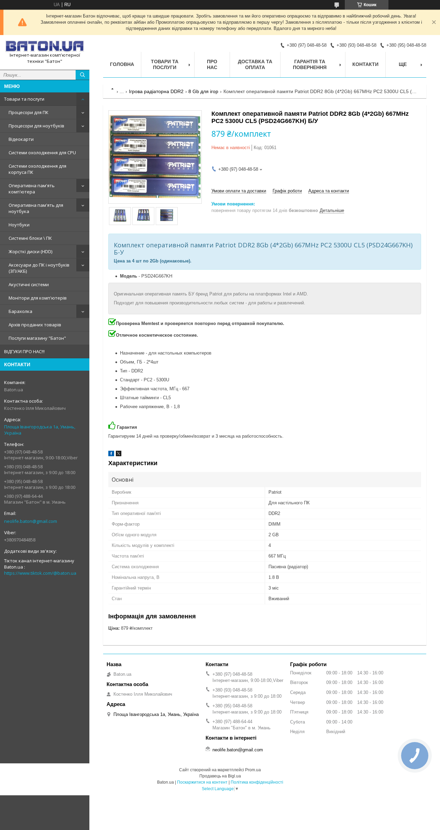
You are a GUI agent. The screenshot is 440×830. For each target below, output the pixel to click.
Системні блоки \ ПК (30, 238)
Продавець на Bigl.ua (220, 776)
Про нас (212, 64)
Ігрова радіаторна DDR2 (156, 91)
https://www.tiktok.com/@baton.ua (40, 573)
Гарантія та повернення (310, 64)
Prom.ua (253, 769)
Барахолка (20, 311)
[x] (118, 454)
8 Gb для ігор (203, 91)
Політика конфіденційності (257, 782)
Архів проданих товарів (35, 325)
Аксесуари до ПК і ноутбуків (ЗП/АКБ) (39, 268)
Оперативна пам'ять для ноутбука (36, 208)
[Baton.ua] (44, 46)
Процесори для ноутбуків (36, 126)
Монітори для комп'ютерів (38, 298)
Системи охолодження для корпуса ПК (37, 169)
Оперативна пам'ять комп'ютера (32, 188)
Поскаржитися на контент (202, 782)
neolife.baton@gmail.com (30, 521)
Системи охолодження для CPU (42, 152)
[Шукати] (82, 75)
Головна (122, 64)
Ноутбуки (19, 225)
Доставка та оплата (255, 64)
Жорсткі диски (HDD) (30, 251)
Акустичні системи (29, 284)
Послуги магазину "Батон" (37, 338)
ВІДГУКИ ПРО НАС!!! (24, 351)
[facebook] (111, 454)
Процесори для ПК (28, 112)
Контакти (365, 64)
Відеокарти (21, 139)
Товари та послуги (24, 99)
